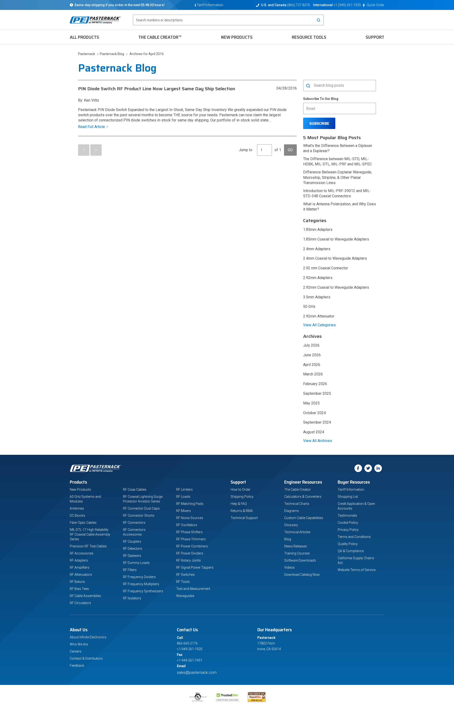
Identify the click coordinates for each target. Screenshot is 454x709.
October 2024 (314, 413)
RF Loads (183, 496)
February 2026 (315, 384)
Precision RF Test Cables (88, 546)
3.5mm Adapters (316, 297)
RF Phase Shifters (189, 532)
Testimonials (347, 515)
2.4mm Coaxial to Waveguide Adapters (335, 258)
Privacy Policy (348, 530)
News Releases (295, 546)
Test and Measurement (193, 589)
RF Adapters (79, 560)
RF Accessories (81, 553)
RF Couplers (132, 541)
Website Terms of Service (356, 570)
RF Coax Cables (134, 489)
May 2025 (311, 403)
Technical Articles (297, 532)
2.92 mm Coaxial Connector (325, 268)
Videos (289, 567)
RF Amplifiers (79, 567)
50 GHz (309, 306)
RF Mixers (183, 511)
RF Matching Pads (189, 504)
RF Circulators (80, 603)
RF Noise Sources (189, 518)
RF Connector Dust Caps (141, 508)
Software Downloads (300, 560)
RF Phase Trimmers (191, 539)
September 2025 (317, 393)
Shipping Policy (242, 496)
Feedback (77, 665)
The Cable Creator (297, 489)
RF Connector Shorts (138, 515)
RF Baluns (77, 582)
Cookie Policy (348, 522)
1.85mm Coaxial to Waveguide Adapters (336, 239)
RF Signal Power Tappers (195, 567)
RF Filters (130, 570)
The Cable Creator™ (160, 37)
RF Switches (185, 574)
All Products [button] (84, 37)
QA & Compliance (351, 551)
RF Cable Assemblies (85, 596)
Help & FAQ (239, 504)
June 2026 (312, 355)
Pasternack (87, 54)
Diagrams (291, 511)
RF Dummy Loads (136, 563)
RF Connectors (134, 522)
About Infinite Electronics (88, 637)
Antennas (77, 508)
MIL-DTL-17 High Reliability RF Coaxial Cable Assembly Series (90, 534)
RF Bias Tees (79, 589)
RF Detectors (132, 548)
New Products (237, 37)
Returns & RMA (242, 511)
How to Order (240, 489)
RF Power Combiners (192, 546)
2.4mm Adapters (316, 249)
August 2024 (313, 432)
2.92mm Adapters (317, 277)
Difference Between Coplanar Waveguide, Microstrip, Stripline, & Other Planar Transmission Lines (337, 177)
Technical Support (244, 518)
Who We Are (79, 644)
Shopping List (348, 496)
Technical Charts (296, 504)
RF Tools (183, 582)
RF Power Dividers (189, 553)
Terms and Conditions (354, 537)
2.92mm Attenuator (318, 316)
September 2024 (317, 422)
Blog (287, 539)
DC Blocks (77, 515)
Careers (75, 651)
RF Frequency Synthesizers (143, 591)
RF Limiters (184, 489)
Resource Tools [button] (309, 37)
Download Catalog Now (302, 574)
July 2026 (311, 345)
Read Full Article (91, 127)
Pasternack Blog (111, 54)
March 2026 (313, 374)
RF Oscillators (186, 525)
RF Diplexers (132, 556)
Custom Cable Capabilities (303, 518)
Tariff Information (351, 489)
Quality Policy (348, 544)
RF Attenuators (81, 574)
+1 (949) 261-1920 (347, 5)
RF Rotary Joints (188, 560)
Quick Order (375, 5)
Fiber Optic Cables (83, 522)
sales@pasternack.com (197, 672)
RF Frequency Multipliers (141, 584)
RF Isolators (132, 598)
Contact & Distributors (86, 658)
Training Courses (297, 553)
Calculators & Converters (302, 496)
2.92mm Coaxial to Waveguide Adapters (336, 287)
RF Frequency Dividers (139, 577)
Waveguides (185, 596)
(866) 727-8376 (298, 5)
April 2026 (311, 364)
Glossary (291, 525)
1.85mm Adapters (317, 229)
